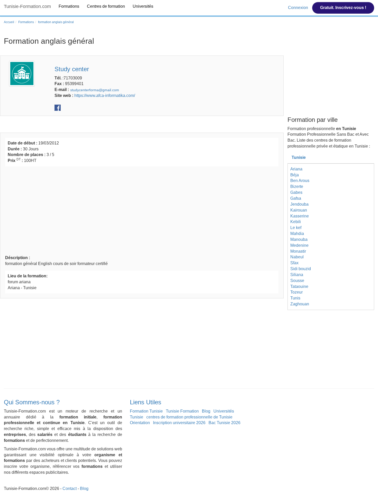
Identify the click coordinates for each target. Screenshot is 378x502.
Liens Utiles (145, 402)
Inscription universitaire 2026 (179, 423)
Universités (143, 6)
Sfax (294, 263)
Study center (72, 69)
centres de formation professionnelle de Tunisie (189, 417)
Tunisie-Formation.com (27, 6)
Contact (69, 488)
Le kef (295, 227)
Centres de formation (106, 6)
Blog (206, 411)
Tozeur (296, 292)
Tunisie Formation (182, 411)
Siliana (296, 274)
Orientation (140, 423)
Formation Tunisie (146, 411)
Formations (69, 6)
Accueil (9, 22)
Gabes (296, 192)
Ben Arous (299, 180)
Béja (294, 175)
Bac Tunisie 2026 (224, 423)
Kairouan (298, 210)
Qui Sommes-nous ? (32, 402)
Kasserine (299, 216)
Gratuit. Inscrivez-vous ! (343, 7)
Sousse (297, 280)
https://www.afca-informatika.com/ (104, 95)
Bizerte (296, 186)
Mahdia (297, 233)
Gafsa (295, 198)
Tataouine (299, 286)
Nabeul (297, 257)
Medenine (299, 245)
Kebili (295, 222)
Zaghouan (299, 304)
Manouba (299, 239)
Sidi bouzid (300, 269)
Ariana (296, 169)
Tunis (295, 298)
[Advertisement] (141, 210)
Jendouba (299, 204)
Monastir (298, 251)
